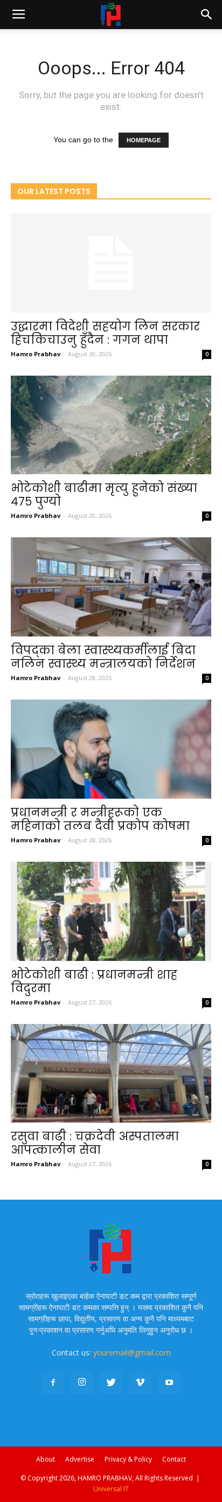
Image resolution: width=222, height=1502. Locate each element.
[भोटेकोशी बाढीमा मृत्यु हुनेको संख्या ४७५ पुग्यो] (111, 425)
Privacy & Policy (128, 1459)
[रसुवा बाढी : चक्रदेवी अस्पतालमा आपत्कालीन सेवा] (111, 1073)
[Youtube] (169, 1383)
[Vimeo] (140, 1383)
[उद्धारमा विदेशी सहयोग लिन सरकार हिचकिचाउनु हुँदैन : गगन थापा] (111, 263)
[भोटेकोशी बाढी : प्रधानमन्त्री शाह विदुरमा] (111, 911)
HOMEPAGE (144, 140)
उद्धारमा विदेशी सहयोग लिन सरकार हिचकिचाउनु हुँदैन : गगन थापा (105, 333)
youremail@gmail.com (132, 1352)
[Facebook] (53, 1383)
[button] (207, 14)
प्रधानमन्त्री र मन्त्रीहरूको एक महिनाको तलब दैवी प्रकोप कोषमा (100, 819)
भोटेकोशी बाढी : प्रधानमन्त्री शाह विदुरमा (94, 981)
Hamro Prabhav (35, 354)
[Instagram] (82, 1383)
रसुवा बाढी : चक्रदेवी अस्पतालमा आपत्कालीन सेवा (95, 1143)
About (45, 1459)
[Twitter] (111, 1383)
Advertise (79, 1459)
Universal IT (111, 1488)
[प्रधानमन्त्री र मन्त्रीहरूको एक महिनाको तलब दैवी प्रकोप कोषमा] (111, 749)
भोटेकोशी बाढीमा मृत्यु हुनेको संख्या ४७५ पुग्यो (104, 494)
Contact (174, 1459)
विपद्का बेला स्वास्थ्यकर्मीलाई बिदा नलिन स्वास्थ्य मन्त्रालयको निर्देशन (103, 657)
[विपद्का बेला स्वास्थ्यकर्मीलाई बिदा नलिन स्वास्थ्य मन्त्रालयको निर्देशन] (111, 586)
